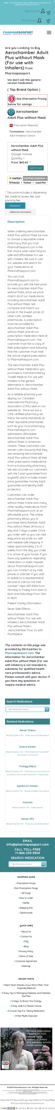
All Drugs (26, 893)
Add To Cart (36, 168)
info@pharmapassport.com (27, 844)
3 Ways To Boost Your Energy (26, 1001)
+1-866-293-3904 (27, 853)
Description (15, 205)
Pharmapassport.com (19, 653)
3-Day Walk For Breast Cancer (26, 1006)
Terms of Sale (26, 956)
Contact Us (26, 936)
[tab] (15, 205)
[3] (48, 21)
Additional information (20, 212)
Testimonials (26, 912)
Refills (26, 903)
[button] (27, 180)
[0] (48, 13)
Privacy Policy (26, 951)
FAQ (26, 941)
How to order (26, 898)
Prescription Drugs (26, 883)
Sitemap (26, 966)
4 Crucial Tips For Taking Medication (26, 1011)
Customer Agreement (26, 961)
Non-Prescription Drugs (26, 888)
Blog (26, 946)
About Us (26, 931)
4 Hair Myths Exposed (26, 1015)
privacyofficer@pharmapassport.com (28, 1103)
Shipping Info (26, 907)
